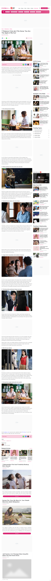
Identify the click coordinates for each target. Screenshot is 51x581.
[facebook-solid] (26, 64)
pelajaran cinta (7, 432)
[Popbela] (8, 8)
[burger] (48, 8)
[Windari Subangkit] (3, 445)
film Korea (24, 432)
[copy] (30, 64)
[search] (39, 8)
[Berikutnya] (32, 508)
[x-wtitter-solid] (28, 64)
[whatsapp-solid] (23, 64)
